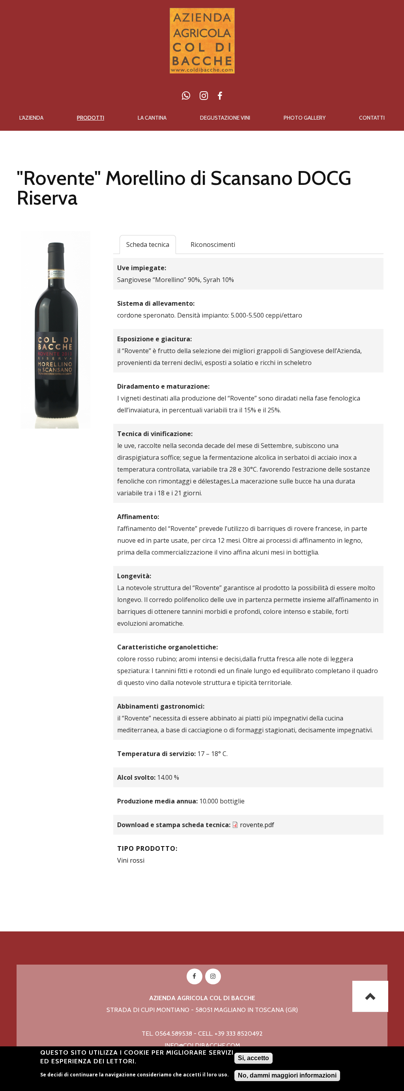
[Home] (202, 13)
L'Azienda (31, 117)
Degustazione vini (225, 117)
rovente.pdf (257, 824)
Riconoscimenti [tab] (213, 244)
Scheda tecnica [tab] (147, 244)
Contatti (372, 117)
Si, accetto (253, 1058)
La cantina (152, 117)
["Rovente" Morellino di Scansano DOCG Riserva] (55, 237)
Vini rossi (130, 860)
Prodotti (90, 117)
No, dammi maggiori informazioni (287, 1075)
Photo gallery (304, 117)
